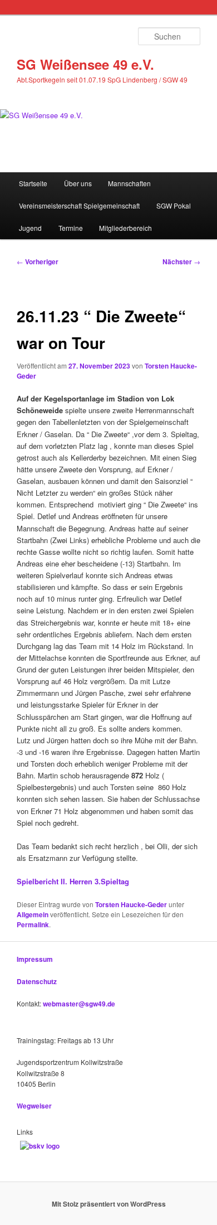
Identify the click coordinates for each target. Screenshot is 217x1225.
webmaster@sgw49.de (79, 1004)
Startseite (33, 183)
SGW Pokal (173, 205)
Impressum (35, 959)
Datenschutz (37, 981)
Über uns (78, 183)
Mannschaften (129, 183)
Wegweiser (34, 1106)
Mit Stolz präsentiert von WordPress (109, 1204)
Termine (70, 228)
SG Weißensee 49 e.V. (85, 64)
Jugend (30, 228)
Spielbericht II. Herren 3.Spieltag (73, 881)
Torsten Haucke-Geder (131, 904)
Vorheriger (37, 261)
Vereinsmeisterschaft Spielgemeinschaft (79, 205)
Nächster (181, 261)
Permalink (33, 924)
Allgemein (32, 914)
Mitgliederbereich (125, 228)
